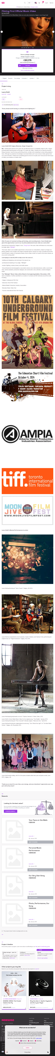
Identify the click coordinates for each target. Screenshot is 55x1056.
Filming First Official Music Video (19, 11)
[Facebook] (2, 1026)
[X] (4, 1026)
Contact (31, 1020)
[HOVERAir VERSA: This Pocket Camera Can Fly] (14, 983)
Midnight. (12, 247)
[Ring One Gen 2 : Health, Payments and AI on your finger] (41, 983)
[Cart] (39, 3)
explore (37, 968)
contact (9, 94)
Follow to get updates (43, 958)
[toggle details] (26, 1009)
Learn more (12, 958)
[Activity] (42, 3)
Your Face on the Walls (38, 820)
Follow (27, 65)
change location (34, 7)
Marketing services (48, 1022)
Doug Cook (27, 245)
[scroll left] (2, 32)
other (21, 99)
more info (4, 94)
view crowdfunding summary (27, 70)
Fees (45, 1020)
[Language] (36, 3)
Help (36, 946)
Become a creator (48, 1024)
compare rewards (10, 811)
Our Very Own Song (37, 875)
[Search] (24, 3)
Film (3, 99)
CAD (29, 2)
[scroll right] (53, 32)
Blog (30, 1024)
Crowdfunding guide (45, 946)
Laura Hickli (6, 13)
